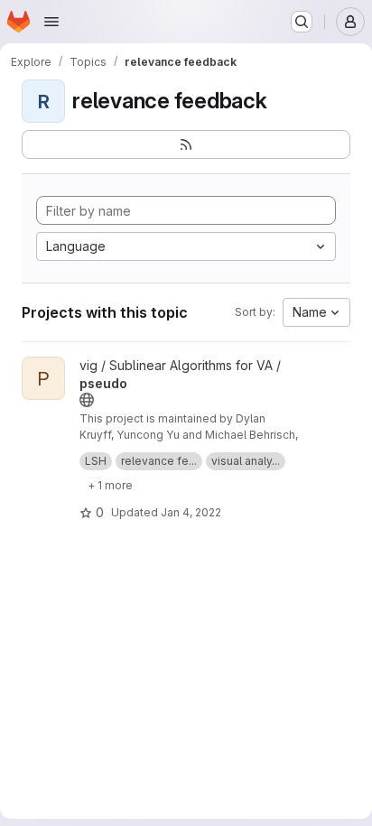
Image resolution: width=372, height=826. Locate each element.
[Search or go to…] (301, 21)
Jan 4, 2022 (191, 512)
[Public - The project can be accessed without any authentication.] (86, 400)
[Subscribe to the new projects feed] (186, 144)
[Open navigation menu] (51, 21)
